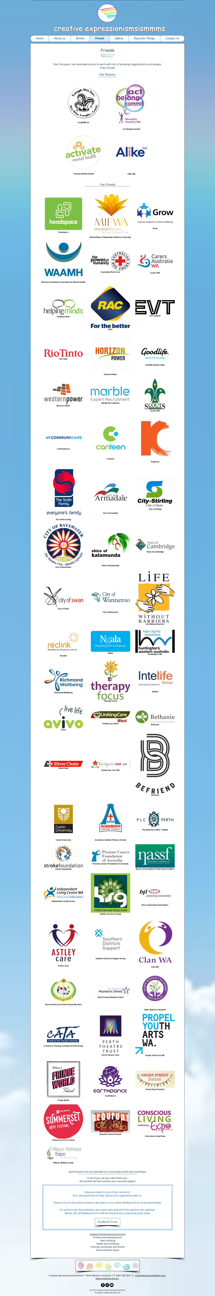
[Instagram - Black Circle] (107, 1285)
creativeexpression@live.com (150, 1275)
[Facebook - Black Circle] (103, 1285)
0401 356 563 (123, 1275)
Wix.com (117, 1292)
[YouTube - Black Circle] (112, 1285)
